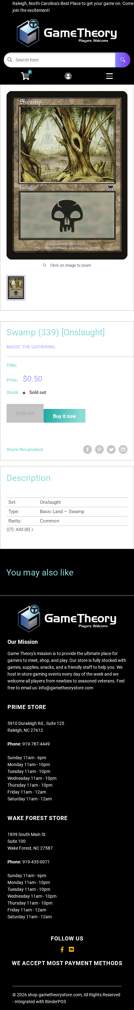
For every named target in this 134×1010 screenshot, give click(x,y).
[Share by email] (123, 449)
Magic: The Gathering (31, 346)
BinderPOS (55, 1001)
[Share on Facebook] (87, 449)
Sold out (25, 413)
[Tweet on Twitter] (111, 449)
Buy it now (64, 416)
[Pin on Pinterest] (99, 449)
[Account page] (68, 76)
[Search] (122, 59)
